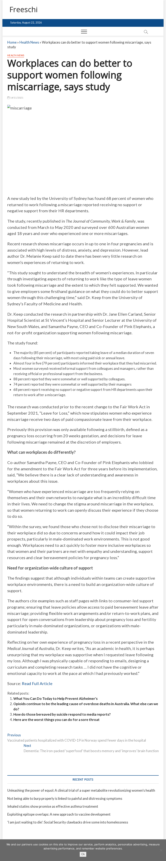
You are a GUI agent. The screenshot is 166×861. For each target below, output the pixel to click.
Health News (29, 42)
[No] (161, 850)
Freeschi (23, 9)
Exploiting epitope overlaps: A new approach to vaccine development (59, 814)
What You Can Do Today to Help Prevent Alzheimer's (55, 698)
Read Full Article (37, 683)
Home (12, 42)
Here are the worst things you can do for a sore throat (56, 719)
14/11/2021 (16, 97)
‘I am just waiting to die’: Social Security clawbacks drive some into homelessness (67, 822)
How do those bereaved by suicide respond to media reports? (62, 714)
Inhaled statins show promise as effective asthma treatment (52, 806)
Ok (83, 854)
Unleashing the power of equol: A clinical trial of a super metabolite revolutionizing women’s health (81, 790)
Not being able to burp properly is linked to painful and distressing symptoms (64, 798)
